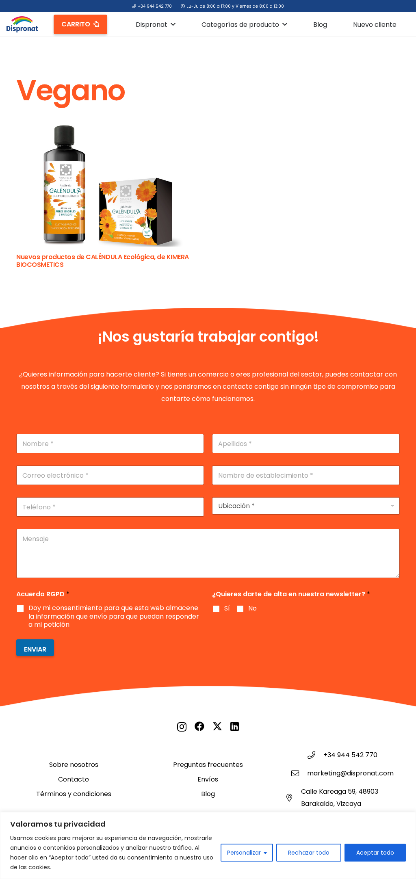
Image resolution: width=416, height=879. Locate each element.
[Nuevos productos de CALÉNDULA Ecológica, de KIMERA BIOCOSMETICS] (107, 186)
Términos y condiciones (73, 794)
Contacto (73, 779)
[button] (173, 24)
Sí (227, 608)
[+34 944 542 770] (315, 755)
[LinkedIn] (234, 726)
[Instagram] (181, 726)
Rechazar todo (308, 853)
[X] (217, 726)
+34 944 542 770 (350, 755)
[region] (208, 845)
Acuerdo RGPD (42, 594)
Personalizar (244, 853)
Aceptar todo (375, 853)
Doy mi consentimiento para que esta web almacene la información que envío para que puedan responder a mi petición (113, 616)
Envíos (207, 779)
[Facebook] (199, 726)
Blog (208, 794)
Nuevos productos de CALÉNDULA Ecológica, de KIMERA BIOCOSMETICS (102, 260)
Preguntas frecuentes (208, 764)
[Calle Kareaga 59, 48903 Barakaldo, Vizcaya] (293, 797)
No (252, 608)
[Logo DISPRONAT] (22, 24)
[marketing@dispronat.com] (299, 773)
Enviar (35, 649)
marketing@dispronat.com (350, 773)
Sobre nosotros (73, 764)
